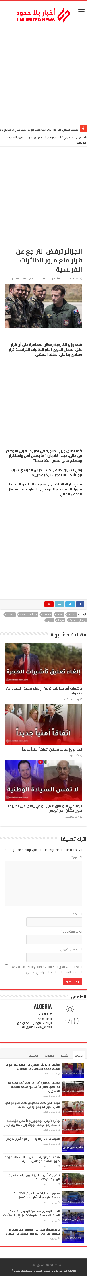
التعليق (76, 857)
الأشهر (65, 1055)
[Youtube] (38, 1265)
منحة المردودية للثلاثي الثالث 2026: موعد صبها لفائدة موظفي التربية (32, 1159)
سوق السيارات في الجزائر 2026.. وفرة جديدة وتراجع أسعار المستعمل (35, 1195)
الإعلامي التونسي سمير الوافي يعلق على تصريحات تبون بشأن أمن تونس (43, 808)
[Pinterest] (47, 1265)
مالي (50, 620)
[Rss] (60, 1265)
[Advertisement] (43, 72)
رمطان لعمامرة (77, 620)
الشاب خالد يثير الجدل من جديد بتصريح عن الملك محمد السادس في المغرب (32, 1066)
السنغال (47, 614)
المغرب (10, 614)
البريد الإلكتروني (71, 931)
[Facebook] (56, 1265)
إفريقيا (71, 614)
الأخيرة (79, 1055)
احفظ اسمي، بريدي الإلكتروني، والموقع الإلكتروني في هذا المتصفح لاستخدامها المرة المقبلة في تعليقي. (46, 969)
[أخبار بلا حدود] (43, 14)
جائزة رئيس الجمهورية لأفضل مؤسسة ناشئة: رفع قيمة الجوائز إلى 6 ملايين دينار (32, 1122)
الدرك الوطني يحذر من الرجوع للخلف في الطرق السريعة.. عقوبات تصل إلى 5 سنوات (31, 1213)
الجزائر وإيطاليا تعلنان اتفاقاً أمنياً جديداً (52, 749)
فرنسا (61, 620)
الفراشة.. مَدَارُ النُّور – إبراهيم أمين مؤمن (33, 1139)
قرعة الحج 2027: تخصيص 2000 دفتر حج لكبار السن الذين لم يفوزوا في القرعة (32, 1104)
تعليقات (50, 1055)
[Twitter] (52, 1265)
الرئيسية (79, 137)
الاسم (77, 914)
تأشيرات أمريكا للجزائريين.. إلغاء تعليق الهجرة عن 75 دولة (44, 690)
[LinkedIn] (43, 1265)
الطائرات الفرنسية (28, 614)
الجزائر (59, 614)
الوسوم (34, 1055)
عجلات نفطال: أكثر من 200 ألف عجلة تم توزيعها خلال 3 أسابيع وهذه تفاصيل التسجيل (34, 1086)
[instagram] (34, 1265)
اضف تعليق (35, 278)
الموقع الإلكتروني (71, 949)
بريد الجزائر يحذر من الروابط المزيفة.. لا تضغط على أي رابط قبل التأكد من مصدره (32, 1231)
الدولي (67, 137)
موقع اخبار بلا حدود (64, 1270)
